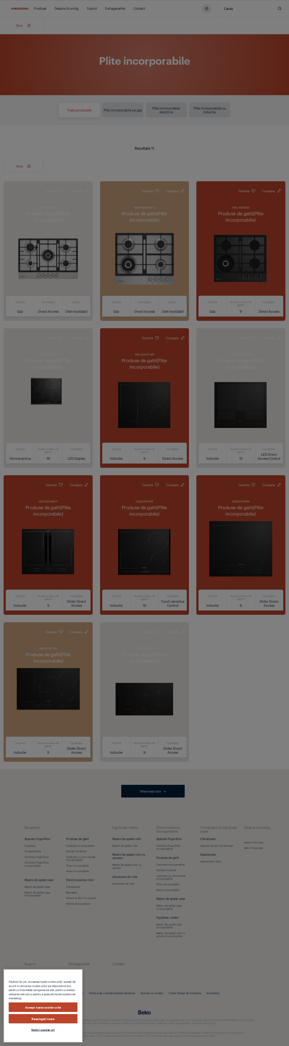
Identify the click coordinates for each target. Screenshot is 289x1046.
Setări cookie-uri (43, 1030)
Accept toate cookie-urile (43, 1007)
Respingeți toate (43, 1018)
